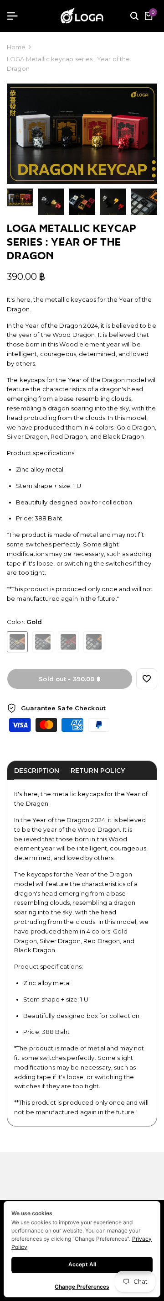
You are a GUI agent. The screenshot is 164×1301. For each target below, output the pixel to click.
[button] (146, 678)
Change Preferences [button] (82, 1286)
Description (36, 770)
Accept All (82, 1264)
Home (16, 47)
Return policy (98, 770)
